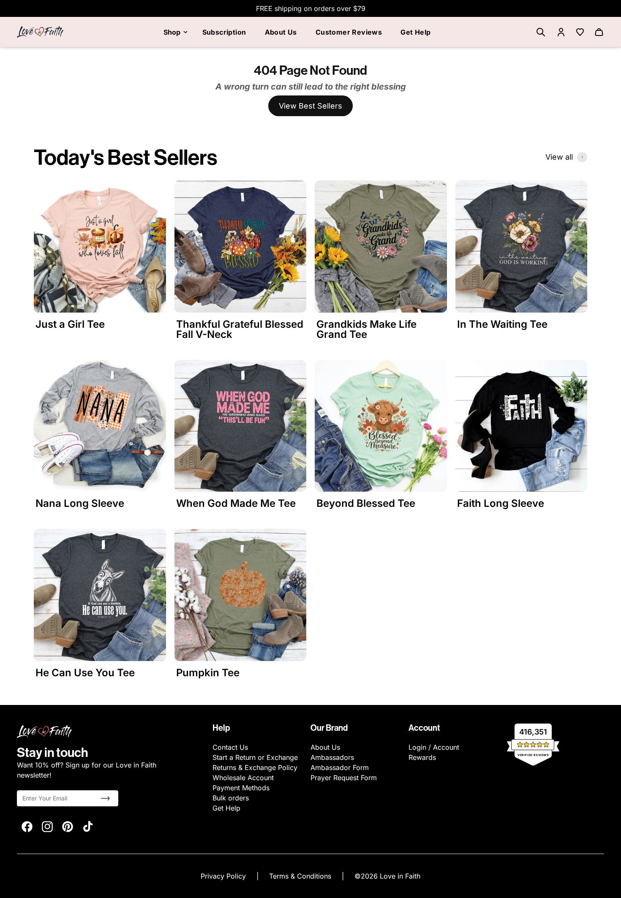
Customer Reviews (349, 32)
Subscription (224, 32)
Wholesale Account (243, 777)
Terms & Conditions (301, 876)
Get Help (415, 32)
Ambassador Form (339, 767)
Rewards (422, 757)
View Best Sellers (310, 105)
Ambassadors (332, 757)
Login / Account (434, 747)
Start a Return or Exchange (255, 757)
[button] (105, 798)
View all (559, 156)
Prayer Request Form (343, 777)
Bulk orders (230, 798)
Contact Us (230, 747)
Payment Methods (241, 788)
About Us (281, 32)
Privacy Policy (224, 876)
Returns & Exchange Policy (254, 767)
